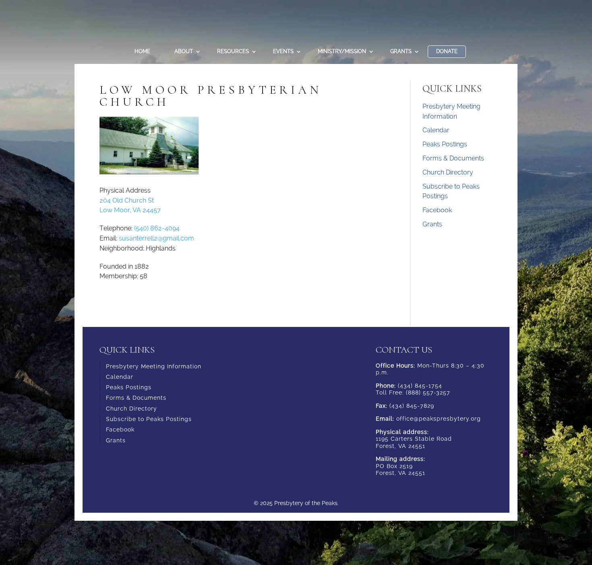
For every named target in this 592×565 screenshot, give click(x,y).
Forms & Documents (453, 158)
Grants (401, 51)
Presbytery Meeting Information (153, 366)
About (183, 51)
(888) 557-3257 (428, 392)
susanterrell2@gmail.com (156, 238)
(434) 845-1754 (420, 385)
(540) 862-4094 (157, 228)
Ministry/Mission (342, 51)
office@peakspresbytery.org (438, 418)
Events (283, 51)
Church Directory (447, 172)
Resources (233, 51)
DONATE (446, 51)
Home (142, 51)
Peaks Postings (444, 144)
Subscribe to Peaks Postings (149, 419)
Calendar (435, 130)
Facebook (437, 210)
